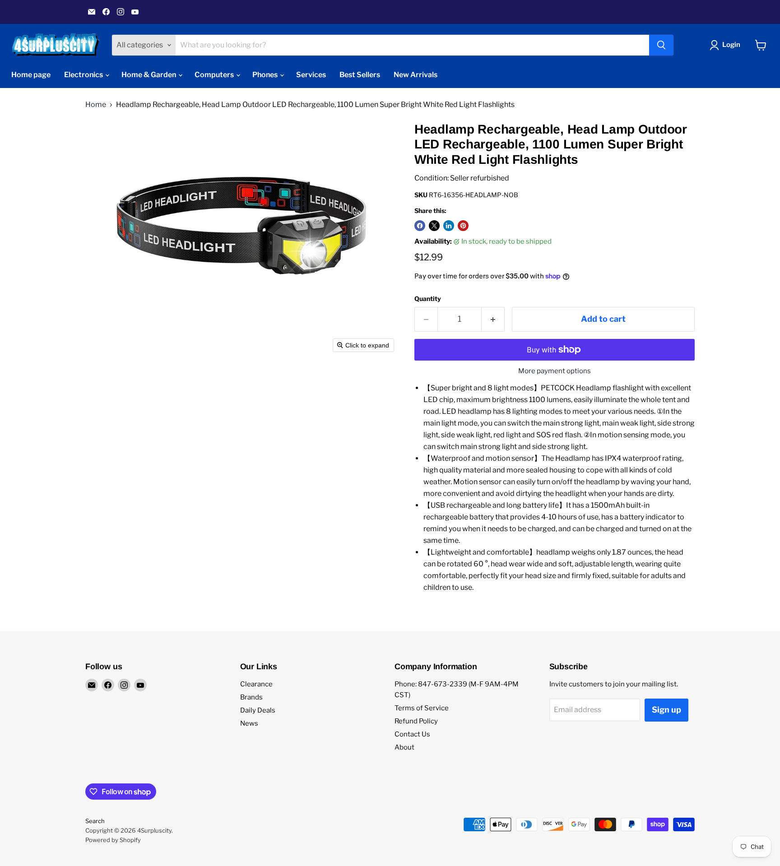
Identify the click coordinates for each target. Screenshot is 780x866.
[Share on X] (434, 225)
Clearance (256, 684)
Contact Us (412, 734)
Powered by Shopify (113, 839)
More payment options (554, 371)
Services (311, 74)
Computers (215, 74)
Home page (31, 74)
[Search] (661, 45)
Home (95, 105)
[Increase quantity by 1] (493, 319)
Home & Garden (149, 74)
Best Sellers (359, 74)
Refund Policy (416, 721)
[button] (727, 45)
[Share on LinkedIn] (448, 225)
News (249, 723)
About (404, 747)
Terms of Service (422, 708)
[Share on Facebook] (419, 225)
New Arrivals (415, 74)
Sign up (666, 709)
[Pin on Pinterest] (463, 225)
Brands (251, 697)
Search (95, 820)
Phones (265, 74)
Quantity (427, 298)
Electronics (84, 74)
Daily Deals (257, 710)
